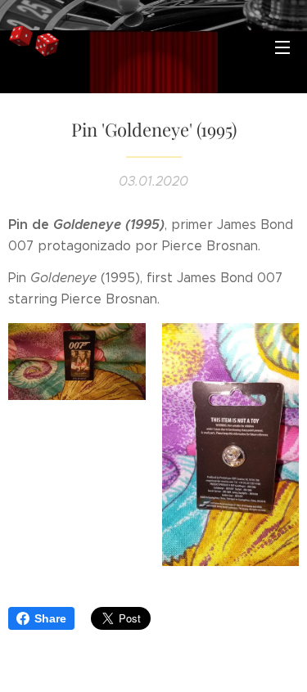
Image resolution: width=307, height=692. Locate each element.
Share (50, 618)
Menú (282, 46)
